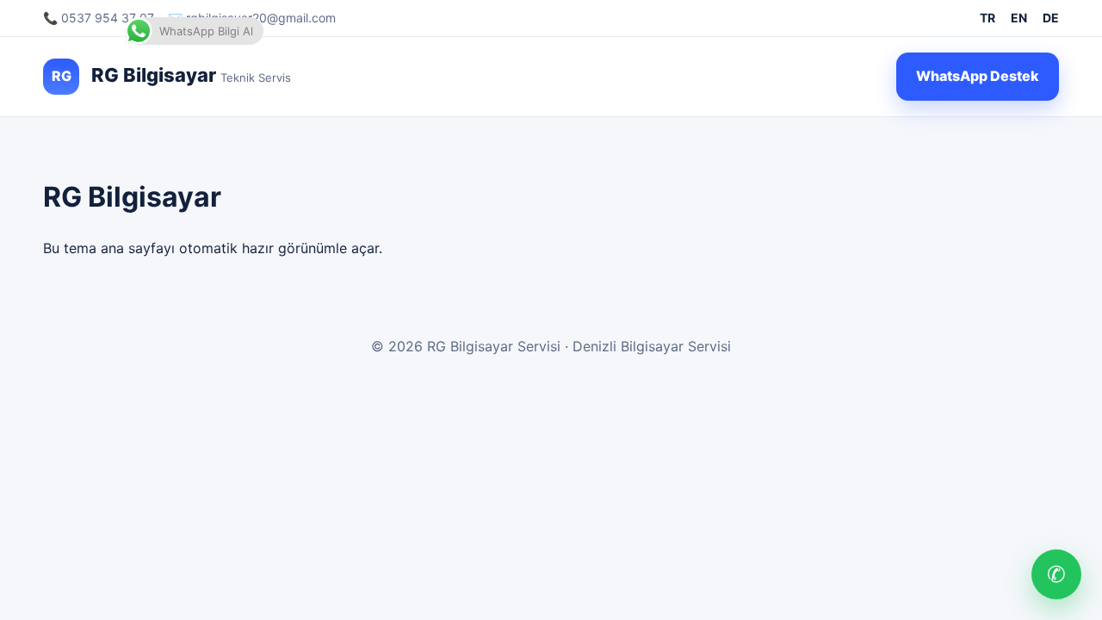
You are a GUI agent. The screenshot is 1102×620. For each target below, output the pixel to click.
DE (1051, 17)
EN (1019, 17)
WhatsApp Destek (977, 75)
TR (987, 17)
